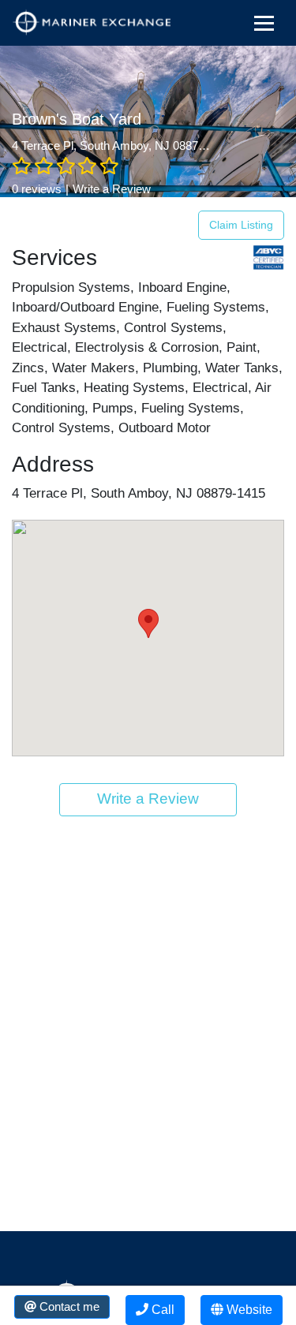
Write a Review (112, 189)
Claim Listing (241, 224)
